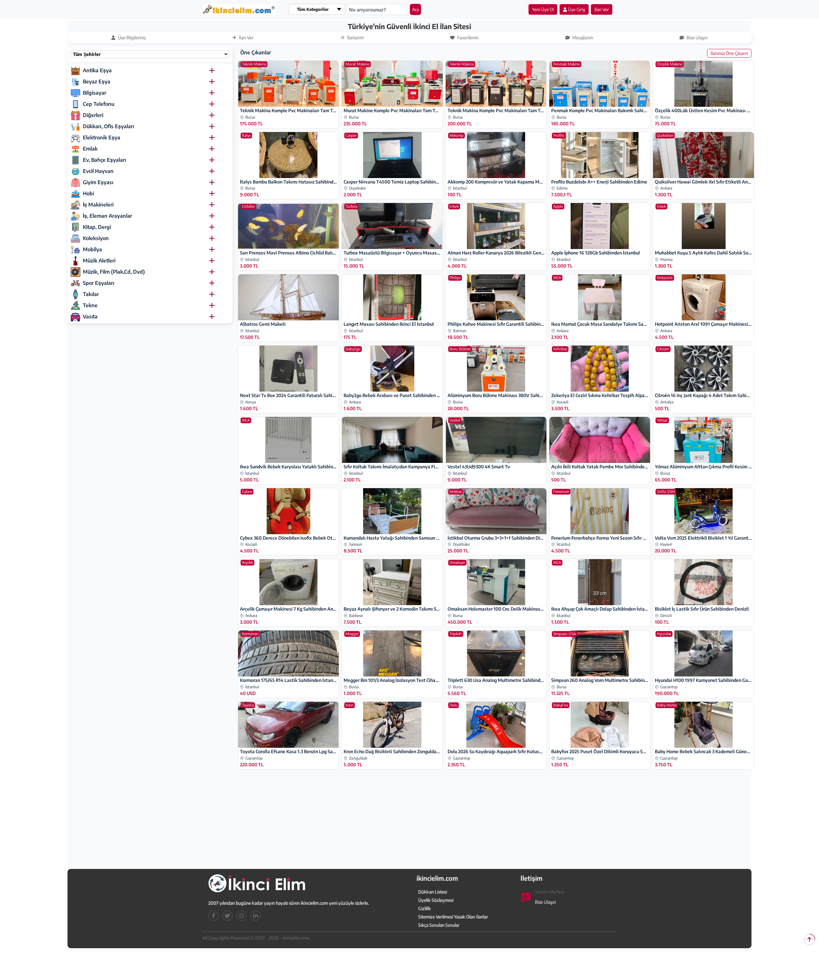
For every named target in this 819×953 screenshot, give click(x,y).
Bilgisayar (94, 93)
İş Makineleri (98, 204)
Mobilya (92, 249)
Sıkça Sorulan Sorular (438, 925)
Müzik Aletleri (99, 260)
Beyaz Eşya (96, 81)
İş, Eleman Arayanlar (107, 216)
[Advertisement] (37, 117)
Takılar (91, 294)
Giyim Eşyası (98, 182)
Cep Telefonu (98, 104)
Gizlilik (424, 908)
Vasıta (90, 316)
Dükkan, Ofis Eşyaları (108, 126)
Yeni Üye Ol (543, 9)
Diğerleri (93, 115)
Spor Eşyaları (98, 283)
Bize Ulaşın (545, 902)
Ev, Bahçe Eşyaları (104, 160)
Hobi (88, 193)
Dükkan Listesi (432, 892)
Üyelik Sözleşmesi (435, 900)
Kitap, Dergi (97, 227)
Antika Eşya (97, 70)
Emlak (90, 148)
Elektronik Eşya (101, 137)
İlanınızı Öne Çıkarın (729, 53)
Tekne (90, 305)
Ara (415, 9)
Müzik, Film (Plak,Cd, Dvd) (114, 272)
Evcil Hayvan (98, 171)
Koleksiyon (96, 238)
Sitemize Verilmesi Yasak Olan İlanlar (453, 917)
